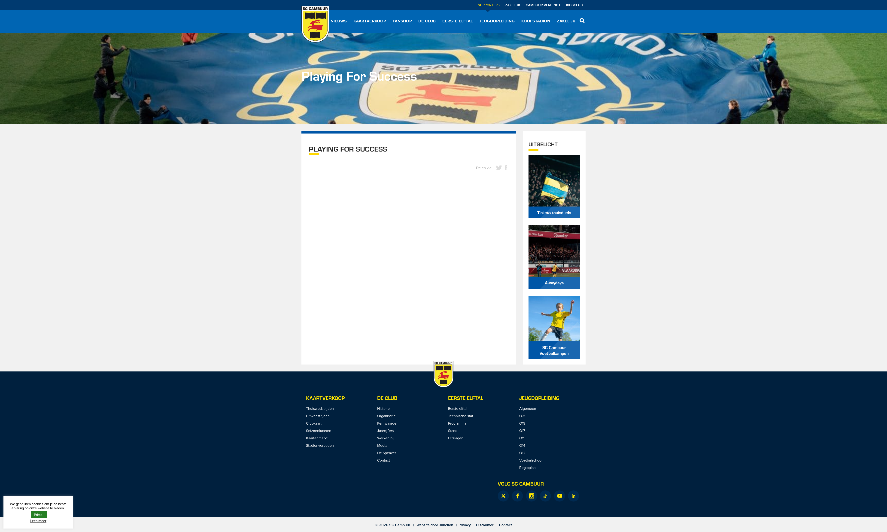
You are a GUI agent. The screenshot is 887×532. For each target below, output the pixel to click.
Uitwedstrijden (318, 415)
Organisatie (386, 415)
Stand (452, 430)
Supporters (489, 5)
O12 (522, 452)
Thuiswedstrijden (320, 408)
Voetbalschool (530, 460)
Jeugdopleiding (497, 21)
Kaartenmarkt (317, 438)
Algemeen (527, 408)
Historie (383, 408)
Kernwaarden (387, 423)
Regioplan (527, 467)
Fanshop (402, 21)
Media (382, 445)
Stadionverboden (320, 445)
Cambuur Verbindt (543, 5)
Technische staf (460, 415)
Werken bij (385, 438)
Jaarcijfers (385, 430)
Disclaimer (485, 525)
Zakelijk (512, 5)
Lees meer (38, 521)
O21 (522, 415)
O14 (522, 445)
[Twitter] (503, 496)
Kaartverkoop (369, 21)
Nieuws (339, 21)
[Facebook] (517, 496)
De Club (427, 21)
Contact (383, 460)
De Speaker (386, 452)
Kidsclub (574, 5)
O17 (522, 430)
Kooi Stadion (535, 21)
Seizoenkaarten (318, 430)
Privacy (465, 525)
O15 (522, 438)
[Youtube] (559, 496)
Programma (457, 423)
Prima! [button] (38, 515)
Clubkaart (314, 423)
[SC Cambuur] (315, 24)
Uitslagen (455, 438)
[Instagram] (531, 496)
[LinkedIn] (573, 496)
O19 (522, 423)
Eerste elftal (457, 21)
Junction (446, 525)
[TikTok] (545, 496)
